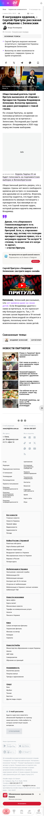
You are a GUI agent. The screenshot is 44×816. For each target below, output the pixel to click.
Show (5, 9)
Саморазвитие (11, 657)
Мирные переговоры (14, 550)
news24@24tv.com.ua (11, 429)
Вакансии (27, 486)
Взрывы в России (12, 559)
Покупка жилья (12, 674)
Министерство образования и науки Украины (23, 648)
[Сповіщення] (41, 3)
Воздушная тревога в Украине (17, 553)
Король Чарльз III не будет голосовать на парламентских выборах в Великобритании (21, 177)
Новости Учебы (13, 645)
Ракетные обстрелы (13, 543)
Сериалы (9, 638)
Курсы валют (11, 603)
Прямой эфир (11, 524)
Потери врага (11, 562)
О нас (5, 462)
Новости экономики (15, 597)
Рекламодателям (8, 480)
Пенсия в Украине (13, 615)
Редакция (6, 465)
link (25, 437)
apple (24, 746)
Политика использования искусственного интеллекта (8, 495)
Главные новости (12, 518)
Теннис (9, 693)
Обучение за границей (14, 660)
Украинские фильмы (14, 629)
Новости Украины (13, 521)
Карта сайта (28, 498)
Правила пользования (10, 484)
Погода (9, 533)
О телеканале (7, 473)
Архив (26, 495)
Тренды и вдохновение (15, 677)
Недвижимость (13, 668)
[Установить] (22, 799)
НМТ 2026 (9, 654)
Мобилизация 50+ (13, 575)
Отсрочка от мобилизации (16, 584)
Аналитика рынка (13, 671)
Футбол (9, 690)
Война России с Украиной (17, 541)
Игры (25, 502)
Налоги (9, 612)
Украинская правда (20, 32)
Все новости (11, 515)
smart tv (9, 752)
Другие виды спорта (13, 699)
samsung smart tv (24, 752)
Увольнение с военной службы (17, 572)
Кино (8, 623)
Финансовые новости (14, 606)
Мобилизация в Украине (17, 569)
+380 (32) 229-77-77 (15, 783)
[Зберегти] (38, 63)
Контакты (27, 482)
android (9, 746)
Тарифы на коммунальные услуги (18, 609)
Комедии (9, 635)
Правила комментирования (30, 472)
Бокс (8, 687)
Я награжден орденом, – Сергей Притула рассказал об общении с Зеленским (35, 9)
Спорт (9, 684)
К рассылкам (14, 731)
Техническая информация (28, 477)
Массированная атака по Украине (19, 556)
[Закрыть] (40, 794)
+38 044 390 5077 (30, 429)
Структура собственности (29, 490)
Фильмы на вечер (13, 632)
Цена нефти (10, 600)
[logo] (14, 3)
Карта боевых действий (15, 546)
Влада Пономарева (15, 28)
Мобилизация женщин (14, 578)
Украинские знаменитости (17, 9)
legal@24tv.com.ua (29, 785)
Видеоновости (11, 527)
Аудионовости (11, 530)
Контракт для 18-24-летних (16, 581)
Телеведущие (7, 476)
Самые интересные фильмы (16, 626)
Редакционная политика (11, 469)
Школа (8, 651)
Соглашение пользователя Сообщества (28, 467)
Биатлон (9, 696)
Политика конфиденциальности (10, 488)
